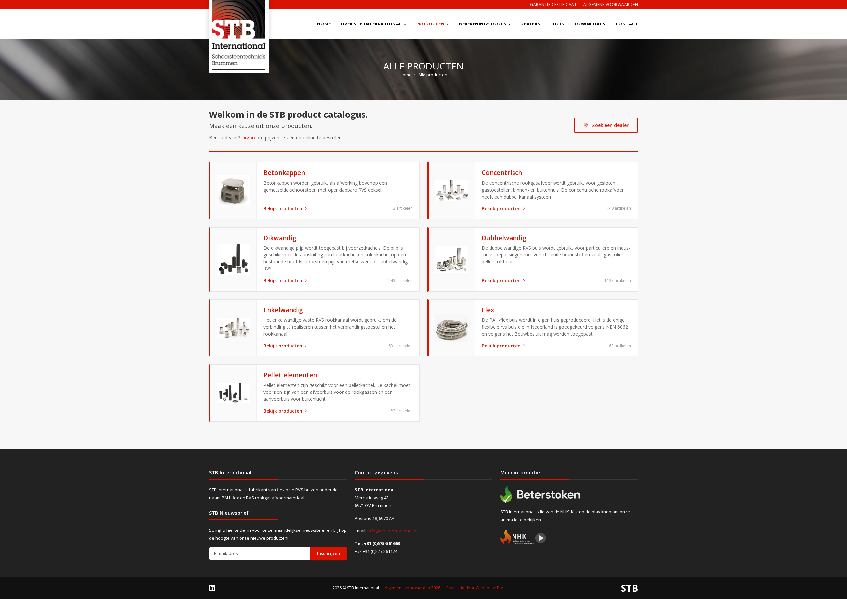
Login (557, 24)
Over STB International (371, 24)
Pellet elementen (290, 375)
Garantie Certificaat (553, 4)
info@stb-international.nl (392, 531)
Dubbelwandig (504, 238)
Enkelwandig (283, 310)
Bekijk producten (282, 209)
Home (324, 24)
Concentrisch (502, 172)
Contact (627, 24)
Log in (248, 137)
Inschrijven (328, 553)
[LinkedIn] (212, 588)
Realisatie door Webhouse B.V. (475, 588)
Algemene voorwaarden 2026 (412, 588)
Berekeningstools (482, 24)
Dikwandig (279, 238)
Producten (430, 24)
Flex (488, 310)
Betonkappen (284, 172)
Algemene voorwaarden (610, 4)
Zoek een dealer (610, 125)
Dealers (530, 24)
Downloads (590, 24)
